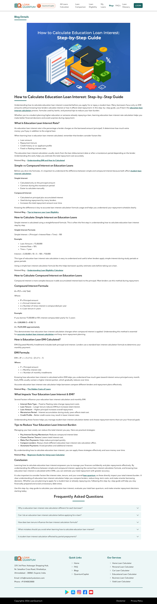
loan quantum (89, 475)
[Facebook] (85, 592)
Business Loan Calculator (123, 578)
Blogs (111, 5)
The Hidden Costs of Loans (39, 389)
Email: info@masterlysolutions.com (29, 578)
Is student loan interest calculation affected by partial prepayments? (47, 536)
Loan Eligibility (93, 5)
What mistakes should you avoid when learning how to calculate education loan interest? (56, 529)
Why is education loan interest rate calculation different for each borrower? (50, 508)
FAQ (76, 567)
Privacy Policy (137, 601)
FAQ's (118, 5)
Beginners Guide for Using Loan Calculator (46, 455)
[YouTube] (91, 592)
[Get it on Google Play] (66, 592)
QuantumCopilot (48, 6)
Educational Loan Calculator (124, 574)
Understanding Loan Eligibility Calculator (45, 270)
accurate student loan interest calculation (35, 334)
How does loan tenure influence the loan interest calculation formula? (48, 522)
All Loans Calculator (64, 5)
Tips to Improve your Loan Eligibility (43, 212)
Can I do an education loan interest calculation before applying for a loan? (49, 515)
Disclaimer (120, 601)
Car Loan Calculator (120, 570)
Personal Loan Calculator (123, 567)
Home (76, 563)
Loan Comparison (80, 5)
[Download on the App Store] (73, 592)
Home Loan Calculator (121, 563)
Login (138, 5)
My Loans (103, 5)
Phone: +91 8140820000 (24, 581)
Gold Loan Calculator (121, 581)
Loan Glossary (126, 5)
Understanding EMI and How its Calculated (46, 160)
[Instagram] (79, 592)
